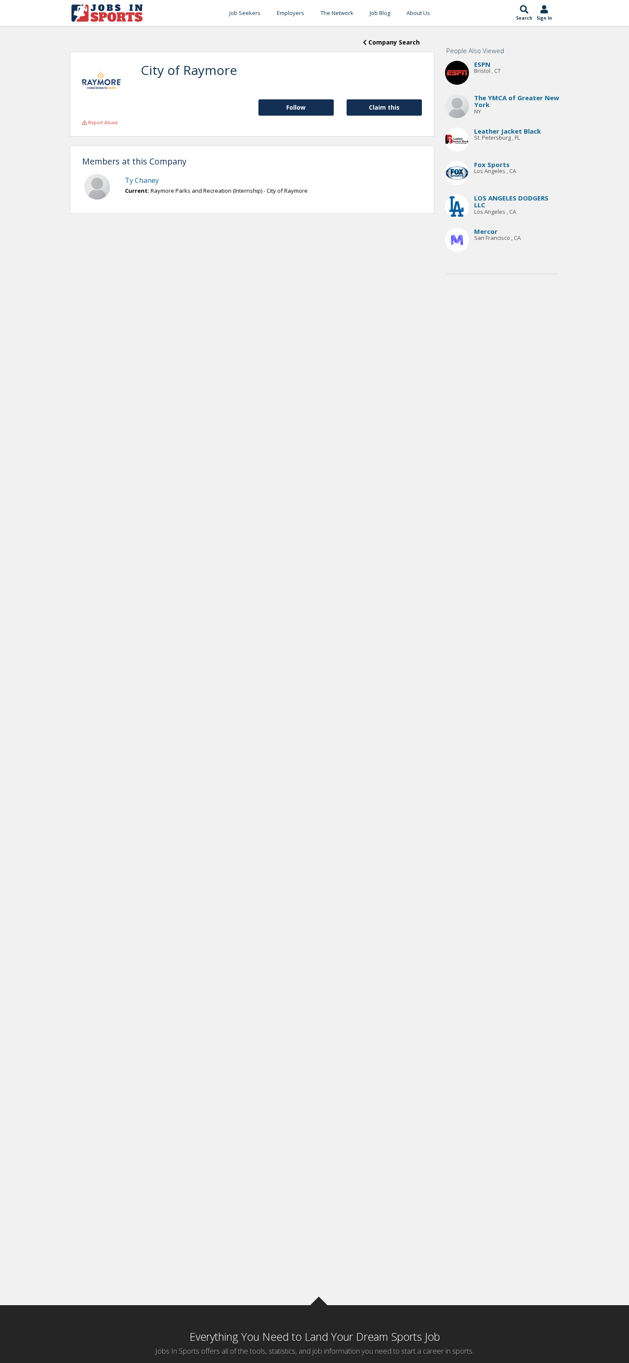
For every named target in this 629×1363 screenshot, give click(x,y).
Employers (290, 13)
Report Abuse (102, 123)
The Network (336, 13)
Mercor (486, 231)
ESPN (482, 64)
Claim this (384, 107)
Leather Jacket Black (507, 131)
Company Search (393, 42)
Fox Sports (492, 164)
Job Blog (380, 13)
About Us (418, 13)
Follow (296, 107)
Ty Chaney (142, 180)
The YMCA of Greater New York (516, 101)
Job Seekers (245, 13)
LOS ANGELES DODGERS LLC (511, 201)
